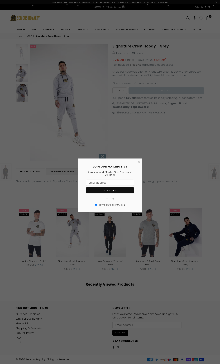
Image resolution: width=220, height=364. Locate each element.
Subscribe (110, 190)
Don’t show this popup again (112, 205)
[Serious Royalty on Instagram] (113, 199)
